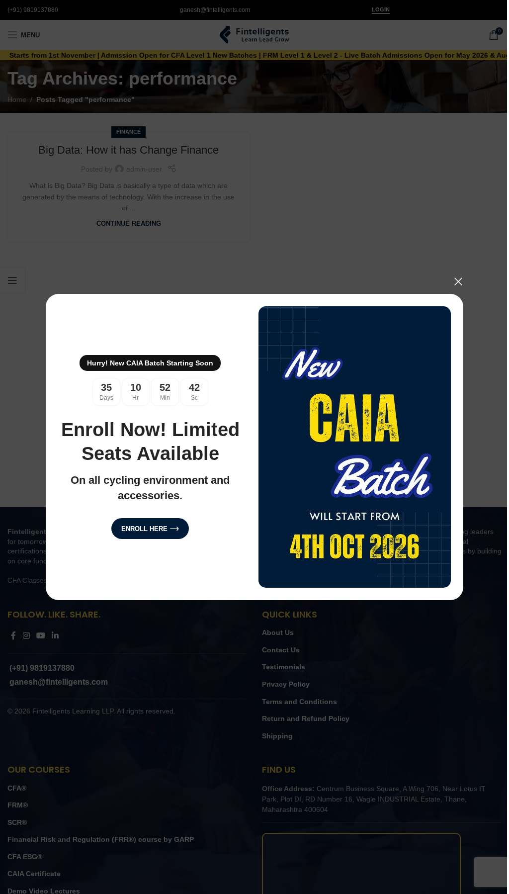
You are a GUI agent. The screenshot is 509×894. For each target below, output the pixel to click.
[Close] (458, 281)
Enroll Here (144, 529)
